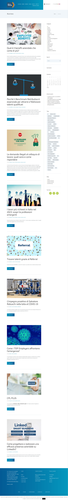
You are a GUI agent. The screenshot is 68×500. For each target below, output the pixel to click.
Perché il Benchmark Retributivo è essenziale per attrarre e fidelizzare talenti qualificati (23, 102)
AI (47, 26)
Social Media (49, 46)
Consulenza (23, 107)
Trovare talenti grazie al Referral (22, 259)
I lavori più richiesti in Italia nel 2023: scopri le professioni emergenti (21, 212)
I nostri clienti (23, 481)
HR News (22, 162)
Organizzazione (50, 43)
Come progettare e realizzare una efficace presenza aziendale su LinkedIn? (23, 447)
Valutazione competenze (51, 50)
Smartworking (49, 45)
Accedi (48, 179)
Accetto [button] (44, 498)
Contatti (50, 480)
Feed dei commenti (50, 182)
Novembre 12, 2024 (12, 107)
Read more (11, 64)
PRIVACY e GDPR (10, 484)
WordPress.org (50, 183)
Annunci (50, 481)
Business (19, 53)
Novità (24, 162)
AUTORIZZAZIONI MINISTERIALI (12, 481)
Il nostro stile (23, 480)
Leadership (19, 306)
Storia (48, 47)
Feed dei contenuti (50, 180)
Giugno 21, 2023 (11, 162)
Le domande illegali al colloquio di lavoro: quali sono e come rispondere (23, 157)
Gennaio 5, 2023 (11, 217)
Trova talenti (51, 474)
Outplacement (37, 477)
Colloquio (49, 30)
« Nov (48, 87)
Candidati (51, 476)
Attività (17, 53)
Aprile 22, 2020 (11, 306)
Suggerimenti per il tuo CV (53, 478)
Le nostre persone (24, 478)
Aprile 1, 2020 (11, 353)
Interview (49, 39)
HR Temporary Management (52, 38)
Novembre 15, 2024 (12, 53)
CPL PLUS (11, 398)
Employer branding (50, 34)
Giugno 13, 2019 (11, 400)
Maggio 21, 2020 (11, 261)
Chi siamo (22, 476)
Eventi (48, 35)
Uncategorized (49, 49)
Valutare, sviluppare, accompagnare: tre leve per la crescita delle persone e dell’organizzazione (53, 103)
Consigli (22, 53)
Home (55, 13)
